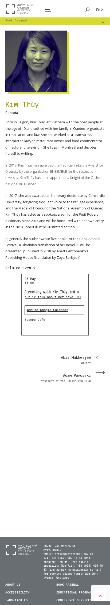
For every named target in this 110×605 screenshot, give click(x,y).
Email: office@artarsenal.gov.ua (68, 554)
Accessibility (17, 593)
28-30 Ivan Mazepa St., (61, 546)
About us (12, 585)
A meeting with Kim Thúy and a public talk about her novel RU (53, 294)
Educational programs (75, 593)
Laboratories (16, 600)
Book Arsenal (67, 585)
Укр (99, 9)
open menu (47, 9)
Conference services (74, 600)
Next (101, 373)
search (87, 9)
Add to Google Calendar (47, 310)
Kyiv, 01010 (52, 550)
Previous (99, 358)
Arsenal (20, 8)
